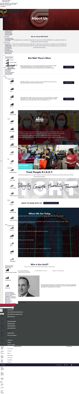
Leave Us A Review (8, 24)
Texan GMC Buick (17, 346)
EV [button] (4, 55)
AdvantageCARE (8, 47)
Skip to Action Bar (5, 1)
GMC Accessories (8, 53)
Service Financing (8, 48)
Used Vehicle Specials (9, 39)
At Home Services (8, 22)
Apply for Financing (9, 30)
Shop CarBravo (8, 70)
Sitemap (9, 353)
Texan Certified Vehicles (9, 72)
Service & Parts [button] (7, 42)
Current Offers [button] (6, 37)
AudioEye (9, 362)
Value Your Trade (8, 35)
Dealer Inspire (69, 346)
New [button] (4, 76)
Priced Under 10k (2, 340)
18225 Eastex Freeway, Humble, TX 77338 (8, 4)
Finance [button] (5, 28)
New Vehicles (2, 316)
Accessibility (9, 359)
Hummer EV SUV (13, 62)
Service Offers (8, 40)
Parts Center (7, 49)
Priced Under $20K (8, 73)
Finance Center (8, 29)
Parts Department (2, 356)
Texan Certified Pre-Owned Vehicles (2, 327)
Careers (6, 26)
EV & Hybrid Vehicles (9, 56)
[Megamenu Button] (1, 310)
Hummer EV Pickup (13, 65)
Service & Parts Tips (9, 51)
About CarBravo (8, 69)
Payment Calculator (9, 34)
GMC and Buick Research (10, 25)
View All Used (7, 71)
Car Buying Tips (8, 31)
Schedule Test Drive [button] (7, 304)
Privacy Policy (10, 348)
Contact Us (7, 23)
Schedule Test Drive (9, 58)
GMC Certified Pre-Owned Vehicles (2, 334)
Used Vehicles (2, 321)
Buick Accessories (8, 52)
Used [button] (5, 68)
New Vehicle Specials (9, 38)
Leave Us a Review (2, 391)
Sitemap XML (9, 355)
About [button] (5, 19)
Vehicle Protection (8, 32)
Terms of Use (9, 357)
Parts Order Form (8, 50)
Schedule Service (8, 44)
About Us (7, 20)
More (1, 162)
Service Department (2, 347)
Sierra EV (12, 59)
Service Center (8, 43)
